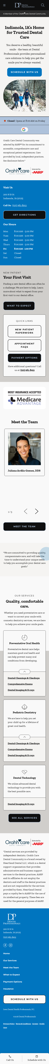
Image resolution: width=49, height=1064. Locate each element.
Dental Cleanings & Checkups (24, 677)
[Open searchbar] (43, 5)
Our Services (10, 960)
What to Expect (19, 305)
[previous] (29, 511)
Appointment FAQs (25, 345)
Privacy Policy (9, 1024)
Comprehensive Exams (20, 683)
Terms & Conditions (23, 1024)
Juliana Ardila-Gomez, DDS (24, 470)
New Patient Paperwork (24, 331)
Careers (35, 1024)
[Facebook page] (5, 945)
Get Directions (24, 215)
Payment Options (24, 358)
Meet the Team (11, 967)
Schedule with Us (24, 72)
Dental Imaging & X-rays (21, 689)
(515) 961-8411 (19, 205)
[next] (40, 511)
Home (6, 953)
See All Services (24, 818)
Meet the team (24, 526)
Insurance (8, 988)
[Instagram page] (11, 945)
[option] (24, 467)
